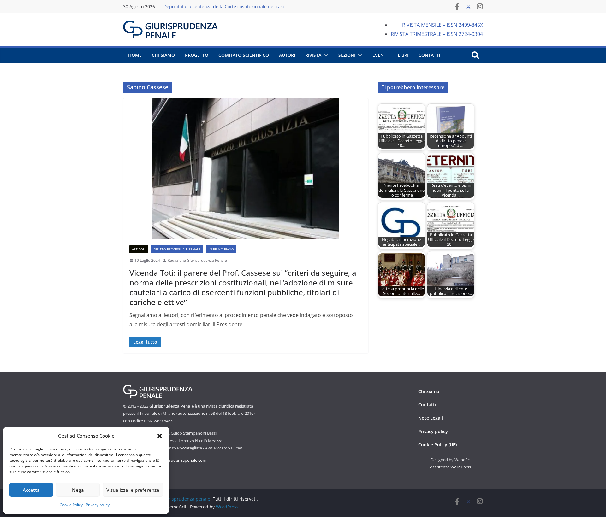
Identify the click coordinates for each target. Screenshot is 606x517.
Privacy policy (98, 505)
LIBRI (403, 55)
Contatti (427, 405)
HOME (135, 55)
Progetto (196, 55)
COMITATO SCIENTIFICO (243, 55)
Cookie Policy (71, 505)
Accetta (31, 490)
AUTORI (287, 55)
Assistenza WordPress (450, 467)
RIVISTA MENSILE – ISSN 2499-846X (442, 24)
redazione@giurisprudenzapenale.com (170, 460)
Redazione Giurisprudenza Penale (197, 260)
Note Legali (430, 418)
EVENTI (380, 55)
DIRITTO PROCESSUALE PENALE (177, 249)
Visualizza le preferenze (132, 490)
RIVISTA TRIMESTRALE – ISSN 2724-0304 (437, 34)
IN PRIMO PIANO (221, 249)
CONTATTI (429, 55)
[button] (160, 436)
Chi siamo (428, 391)
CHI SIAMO (163, 55)
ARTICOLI (139, 249)
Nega (78, 490)
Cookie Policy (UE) (437, 445)
